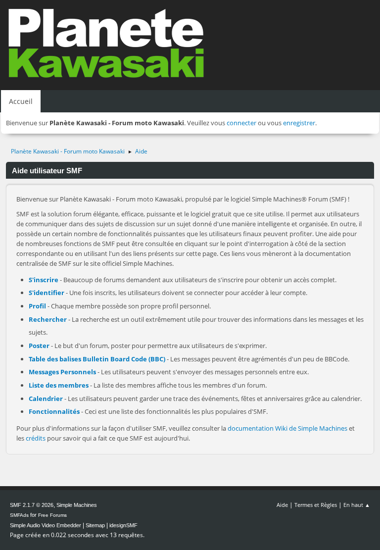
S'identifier (46, 292)
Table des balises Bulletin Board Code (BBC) (97, 358)
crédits (36, 438)
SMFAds (19, 515)
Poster (39, 345)
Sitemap (95, 525)
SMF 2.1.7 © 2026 (31, 505)
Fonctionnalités (54, 411)
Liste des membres (59, 385)
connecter (241, 122)
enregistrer (299, 122)
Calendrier (46, 398)
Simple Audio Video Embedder (45, 525)
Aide (282, 504)
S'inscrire (43, 279)
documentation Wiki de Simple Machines (287, 428)
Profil (37, 305)
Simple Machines (76, 505)
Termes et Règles (315, 504)
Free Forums (52, 515)
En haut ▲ (356, 504)
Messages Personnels (62, 371)
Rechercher (48, 319)
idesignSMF (123, 525)
